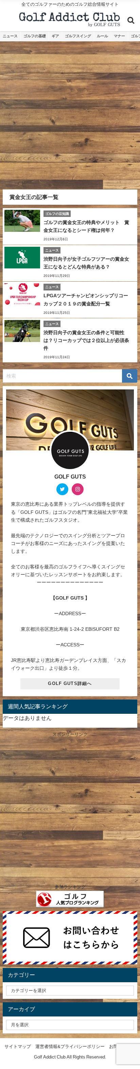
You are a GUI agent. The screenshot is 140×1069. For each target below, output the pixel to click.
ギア (55, 36)
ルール (102, 36)
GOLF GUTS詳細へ (70, 683)
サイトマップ (17, 1046)
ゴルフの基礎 (34, 36)
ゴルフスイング (78, 36)
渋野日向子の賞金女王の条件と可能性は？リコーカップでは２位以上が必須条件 (86, 340)
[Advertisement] (70, 114)
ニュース (10, 36)
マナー (119, 36)
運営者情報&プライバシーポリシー (70, 1046)
